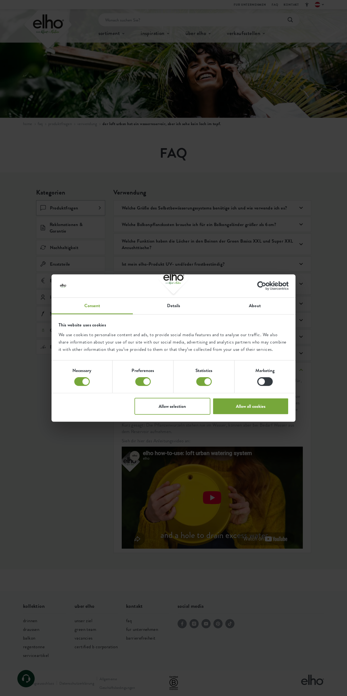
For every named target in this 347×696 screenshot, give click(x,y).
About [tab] (255, 305)
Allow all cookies (250, 406)
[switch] (143, 381)
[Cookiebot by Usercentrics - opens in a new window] (265, 285)
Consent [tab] (92, 305)
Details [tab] (173, 305)
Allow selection (172, 406)
